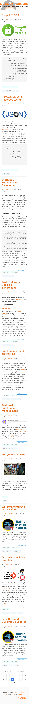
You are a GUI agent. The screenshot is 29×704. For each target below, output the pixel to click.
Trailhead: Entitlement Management (10, 408)
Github (9, 590)
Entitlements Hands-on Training (14, 352)
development (6, 87)
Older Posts (7, 672)
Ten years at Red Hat (14, 454)
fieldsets (5, 665)
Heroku (4, 603)
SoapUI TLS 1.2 (11, 15)
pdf (3, 551)
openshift (20, 612)
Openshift (5, 588)
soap (4, 90)
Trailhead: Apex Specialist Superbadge (11, 285)
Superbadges (19, 299)
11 (12, 675)
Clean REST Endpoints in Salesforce (9, 182)
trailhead (9, 344)
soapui (9, 90)
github (8, 612)
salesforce (15, 87)
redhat (4, 500)
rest (4, 276)
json (8, 173)
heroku (14, 612)
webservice (10, 276)
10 (16, 675)
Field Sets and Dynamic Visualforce (14, 620)
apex (4, 173)
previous (4, 129)
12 (8, 675)
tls (17, 90)
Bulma (13, 694)
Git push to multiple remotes (13, 559)
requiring (18, 38)
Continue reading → (22, 85)
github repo (23, 431)
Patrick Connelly (8, 19)
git (3, 612)
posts (9, 129)
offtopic (5, 496)
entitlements (6, 399)
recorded (19, 429)
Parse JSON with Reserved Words (12, 98)
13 (3, 675)
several (20, 127)
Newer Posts (21, 672)
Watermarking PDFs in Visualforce (14, 508)
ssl (13, 90)
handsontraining (16, 399)
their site (23, 369)
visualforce (17, 551)
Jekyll (20, 694)
